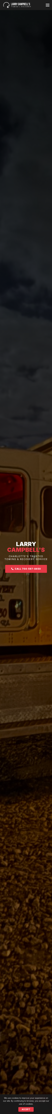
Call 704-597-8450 (27, 568)
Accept (26, 1109)
